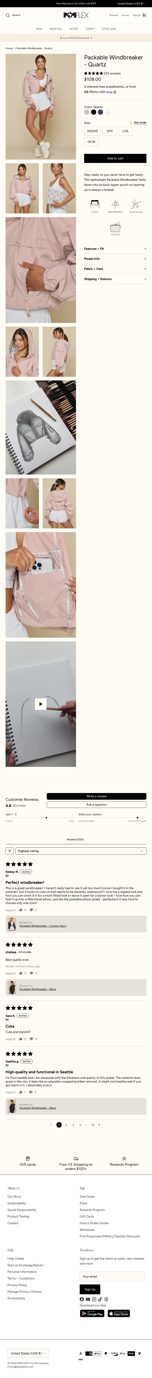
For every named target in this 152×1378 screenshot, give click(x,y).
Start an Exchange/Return (25, 1265)
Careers (12, 1223)
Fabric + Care (93, 269)
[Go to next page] (100, 1125)
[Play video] (41, 704)
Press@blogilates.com (20, 1366)
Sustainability (16, 1203)
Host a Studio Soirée (94, 1223)
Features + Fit (94, 249)
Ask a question (96, 804)
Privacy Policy (17, 1285)
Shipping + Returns (98, 279)
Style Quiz (109, 29)
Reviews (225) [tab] (75, 839)
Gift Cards (87, 1216)
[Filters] (10, 851)
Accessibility (16, 1298)
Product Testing (18, 1216)
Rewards (114, 15)
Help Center (15, 1258)
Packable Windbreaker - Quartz (34, 48)
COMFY (90, 29)
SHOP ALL (55, 29)
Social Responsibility (21, 1210)
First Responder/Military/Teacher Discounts (110, 1236)
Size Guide (87, 1196)
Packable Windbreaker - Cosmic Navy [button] (42, 926)
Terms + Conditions (20, 1278)
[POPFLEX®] (76, 15)
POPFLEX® (23, 1363)
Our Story (14, 1196)
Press (83, 1203)
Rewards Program (92, 1210)
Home (9, 48)
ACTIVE (74, 29)
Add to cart (115, 158)
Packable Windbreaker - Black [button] (37, 989)
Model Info (92, 259)
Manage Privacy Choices (24, 1291)
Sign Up (90, 1289)
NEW (39, 29)
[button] (76, 38)
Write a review (97, 796)
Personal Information (22, 1272)
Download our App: (93, 1305)
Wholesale (87, 1230)
